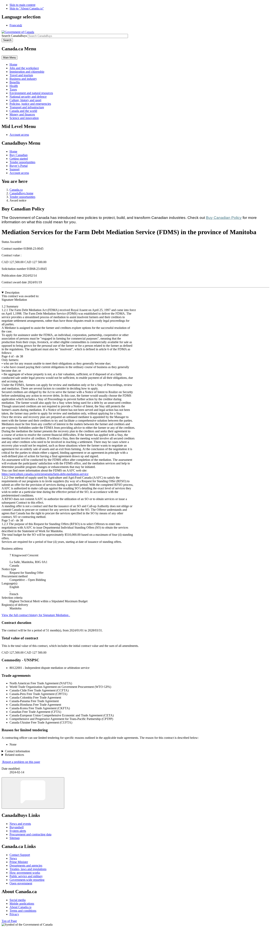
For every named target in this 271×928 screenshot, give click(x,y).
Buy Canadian (19, 155)
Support (14, 169)
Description (12, 292)
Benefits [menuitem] (15, 82)
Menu (9, 57)
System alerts (18, 831)
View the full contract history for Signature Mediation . (36, 615)
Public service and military (26, 876)
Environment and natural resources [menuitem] (31, 93)
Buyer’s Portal (19, 165)
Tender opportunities (22, 162)
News (13, 858)
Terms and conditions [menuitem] (23, 910)
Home (13, 151)
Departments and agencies (26, 865)
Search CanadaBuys (14, 35)
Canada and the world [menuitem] (23, 111)
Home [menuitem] (13, 64)
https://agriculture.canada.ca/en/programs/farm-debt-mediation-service (45, 474)
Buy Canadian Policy (224, 218)
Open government (21, 883)
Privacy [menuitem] (14, 914)
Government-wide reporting (27, 879)
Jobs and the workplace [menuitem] (24, 68)
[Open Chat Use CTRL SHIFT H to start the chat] (33, 793)
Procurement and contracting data (30, 834)
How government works (25, 872)
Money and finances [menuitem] (22, 114)
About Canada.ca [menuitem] (20, 907)
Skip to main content (22, 5)
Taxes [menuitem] (13, 89)
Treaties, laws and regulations (28, 869)
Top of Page (9, 921)
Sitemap (15, 838)
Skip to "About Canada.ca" (27, 8)
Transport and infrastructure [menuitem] (27, 107)
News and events (20, 823)
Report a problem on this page (21, 762)
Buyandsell (17, 827)
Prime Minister (19, 862)
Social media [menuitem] (18, 900)
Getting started (19, 158)
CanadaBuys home (21, 193)
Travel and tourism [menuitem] (21, 75)
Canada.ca (16, 189)
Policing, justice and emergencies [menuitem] (30, 103)
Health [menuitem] (14, 86)
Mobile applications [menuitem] (22, 903)
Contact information (17, 751)
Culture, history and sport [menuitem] (25, 100)
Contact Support (20, 854)
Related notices (14, 754)
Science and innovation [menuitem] (24, 118)
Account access (19, 134)
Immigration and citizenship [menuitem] (27, 71)
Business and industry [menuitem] (23, 78)
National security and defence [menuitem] (28, 96)
